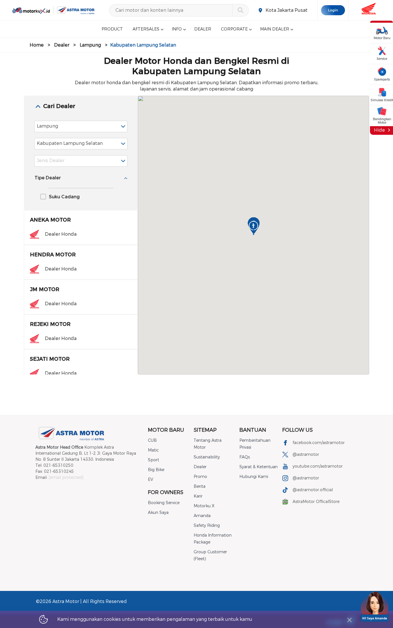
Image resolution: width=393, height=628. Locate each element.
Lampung (90, 45)
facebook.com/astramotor (319, 442)
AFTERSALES (146, 29)
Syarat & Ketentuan (258, 467)
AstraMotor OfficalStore (316, 501)
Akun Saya (158, 512)
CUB (152, 440)
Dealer (61, 45)
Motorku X (204, 506)
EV (150, 479)
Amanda (202, 515)
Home (37, 45)
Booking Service (164, 503)
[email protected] (66, 477)
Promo (200, 476)
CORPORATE (234, 29)
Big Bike (156, 470)
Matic (153, 450)
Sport (153, 460)
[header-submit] (240, 10)
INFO (177, 29)
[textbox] (81, 160)
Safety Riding (207, 525)
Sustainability (207, 457)
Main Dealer (274, 29)
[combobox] (80, 126)
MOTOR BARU (166, 430)
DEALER (202, 29)
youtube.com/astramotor (318, 466)
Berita (199, 486)
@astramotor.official (313, 490)
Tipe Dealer (48, 178)
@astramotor (306, 454)
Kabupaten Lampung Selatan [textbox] (70, 143)
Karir (198, 496)
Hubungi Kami (253, 476)
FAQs (244, 457)
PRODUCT (112, 29)
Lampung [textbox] (47, 126)
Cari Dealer (59, 106)
